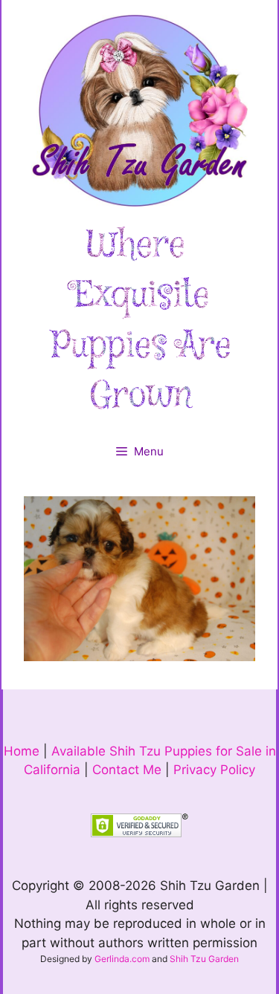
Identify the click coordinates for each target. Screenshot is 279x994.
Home (21, 751)
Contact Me (126, 769)
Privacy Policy (214, 769)
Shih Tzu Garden (204, 958)
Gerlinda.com (122, 958)
